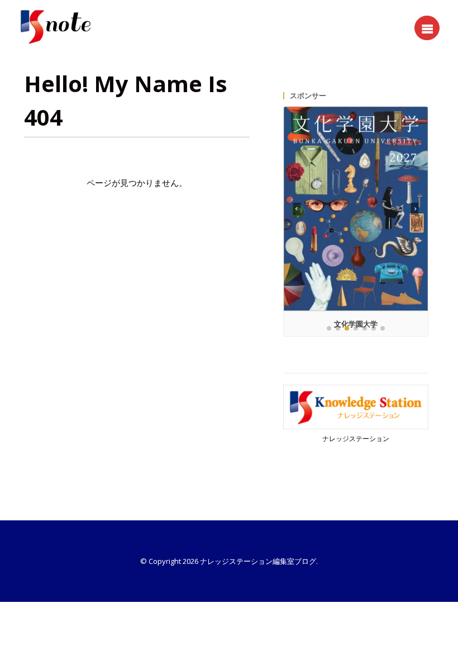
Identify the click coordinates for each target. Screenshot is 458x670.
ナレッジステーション (355, 438)
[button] (415, 209)
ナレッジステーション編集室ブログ (258, 561)
